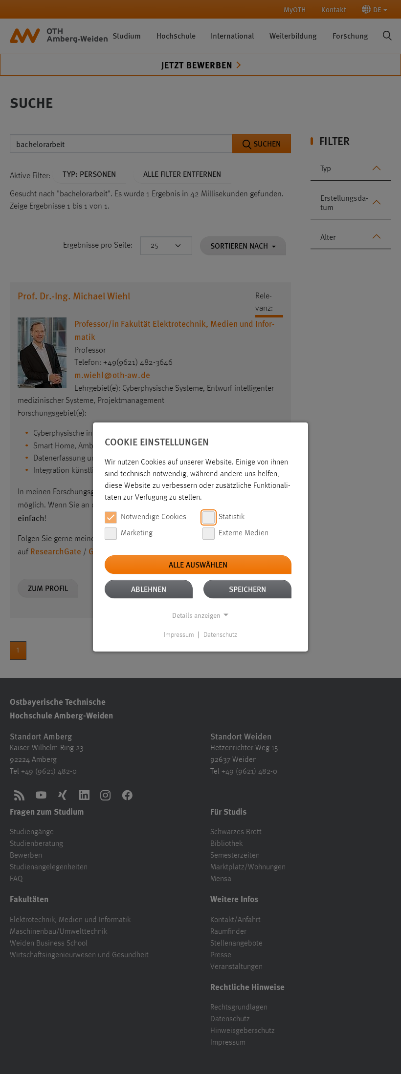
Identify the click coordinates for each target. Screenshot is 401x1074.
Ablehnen (148, 588)
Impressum (179, 635)
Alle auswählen (198, 564)
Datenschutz (220, 635)
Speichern (247, 588)
